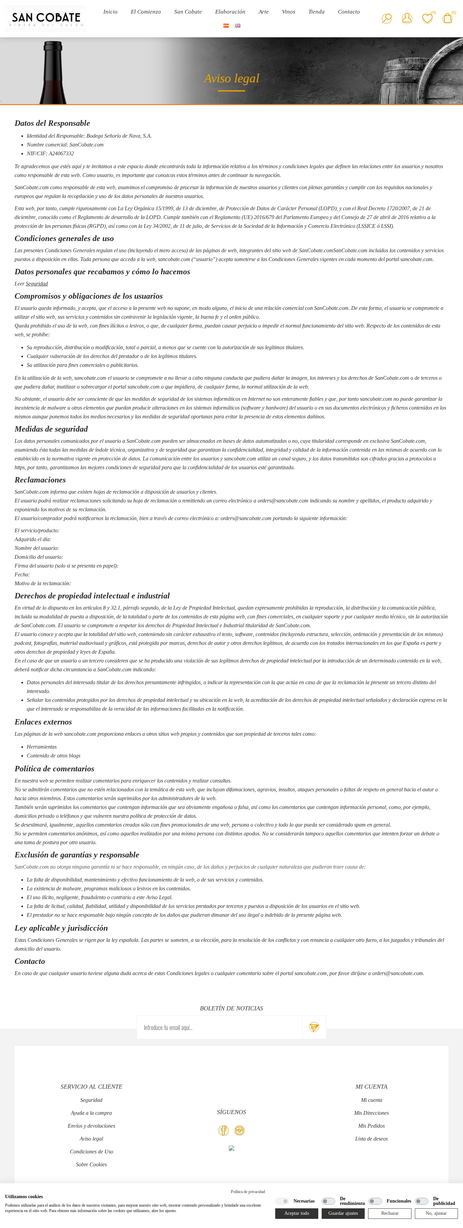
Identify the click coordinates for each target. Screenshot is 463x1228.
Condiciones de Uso (91, 1151)
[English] (237, 25)
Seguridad (37, 283)
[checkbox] (282, 1201)
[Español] (226, 25)
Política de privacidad (248, 1191)
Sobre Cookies (91, 1164)
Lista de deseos (371, 1139)
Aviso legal (91, 1139)
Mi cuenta (371, 1100)
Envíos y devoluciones (91, 1126)
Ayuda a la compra (91, 1113)
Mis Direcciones (371, 1113)
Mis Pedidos (371, 1126)
